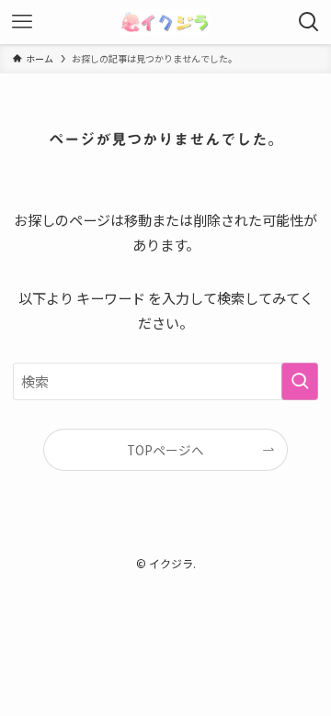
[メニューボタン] (22, 22)
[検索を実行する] (299, 381)
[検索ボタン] (309, 22)
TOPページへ (165, 450)
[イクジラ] (165, 22)
